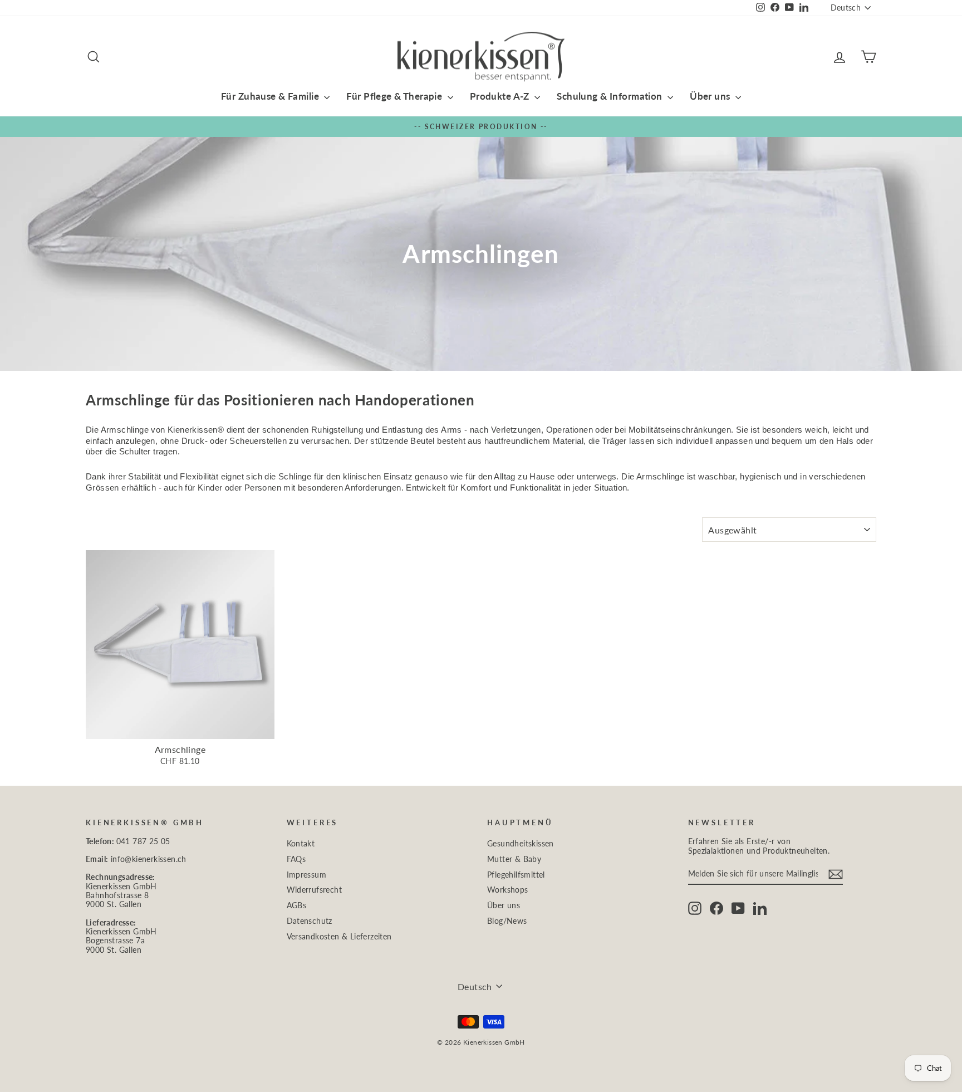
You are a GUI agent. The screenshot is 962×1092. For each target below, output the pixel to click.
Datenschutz (309, 921)
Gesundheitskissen (520, 843)
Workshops (507, 889)
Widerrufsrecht (314, 889)
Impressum (307, 874)
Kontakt (301, 843)
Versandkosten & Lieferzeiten (339, 936)
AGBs (297, 905)
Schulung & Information (611, 96)
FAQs (296, 859)
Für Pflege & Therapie (395, 96)
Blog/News (507, 921)
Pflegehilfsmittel (516, 874)
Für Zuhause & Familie (271, 96)
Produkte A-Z (501, 96)
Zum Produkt (180, 727)
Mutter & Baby (514, 859)
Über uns (711, 96)
